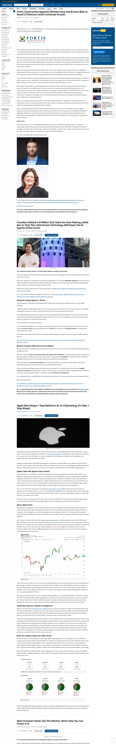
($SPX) (19, 522)
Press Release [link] (35, 17)
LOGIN (99, 5)
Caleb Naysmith (5, 32)
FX (2, 81)
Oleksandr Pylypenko (6, 48)
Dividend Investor (6, 98)
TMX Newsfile (5, 117)
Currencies (33, 9)
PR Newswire (5, 119)
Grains (3, 64)
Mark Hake (4, 46)
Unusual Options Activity (7, 97)
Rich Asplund (5, 49)
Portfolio (53, 5)
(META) (81, 474)
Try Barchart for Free (108, 5)
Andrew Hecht (5, 29)
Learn (61, 9)
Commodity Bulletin (6, 102)
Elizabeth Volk (5, 37)
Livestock (4, 66)
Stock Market (5, 86)
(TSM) (77, 454)
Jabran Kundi (35, 706)
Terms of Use (96, 61)
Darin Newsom (5, 34)
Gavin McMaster (5, 39)
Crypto (3, 76)
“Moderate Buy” (49, 651)
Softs (3, 70)
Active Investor (5, 95)
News (49, 9)
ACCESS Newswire (6, 112)
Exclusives (4, 19)
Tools (55, 9)
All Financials (4, 75)
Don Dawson (5, 36)
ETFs (18, 9)
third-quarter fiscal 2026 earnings (42, 609)
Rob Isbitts (4, 53)
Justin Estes (4, 44)
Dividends (4, 78)
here (76, 212)
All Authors (4, 56)
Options (11, 9)
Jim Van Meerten (5, 42)
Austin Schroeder (6, 30)
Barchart (26, 411)
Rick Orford (4, 51)
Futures (24, 9)
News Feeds (4, 24)
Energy (3, 63)
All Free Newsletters (6, 91)
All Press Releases (6, 110)
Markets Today (5, 15)
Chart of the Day (5, 22)
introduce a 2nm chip (52, 454)
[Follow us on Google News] (38, 21)
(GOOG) (25, 476)
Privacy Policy (104, 61)
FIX (93, 20)
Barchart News (5, 17)
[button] (113, 9)
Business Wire (5, 113)
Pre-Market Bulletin (6, 100)
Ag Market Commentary (7, 105)
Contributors (5, 20)
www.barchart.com (25, 579)
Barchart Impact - (21, 231)
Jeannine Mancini (6, 41)
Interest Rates (5, 83)
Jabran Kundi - (20, 411)
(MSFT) (73, 474)
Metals (3, 68)
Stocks (4, 9)
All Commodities (5, 61)
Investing (42, 9)
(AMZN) (62, 474)
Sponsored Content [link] (42, 231)
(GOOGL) (30, 476)
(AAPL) (22, 452)
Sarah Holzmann (5, 54)
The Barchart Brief (6, 93)
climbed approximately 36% (49, 520)
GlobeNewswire (5, 115)
